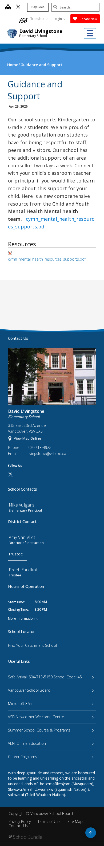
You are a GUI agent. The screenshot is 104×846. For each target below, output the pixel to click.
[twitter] (18, 7)
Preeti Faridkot (23, 570)
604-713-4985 (39, 447)
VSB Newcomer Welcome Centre (36, 716)
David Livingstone (40, 31)
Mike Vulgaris (21, 505)
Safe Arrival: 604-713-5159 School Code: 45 (45, 676)
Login (58, 18)
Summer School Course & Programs (39, 730)
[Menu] (90, 33)
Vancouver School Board (29, 690)
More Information (21, 619)
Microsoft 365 (20, 703)
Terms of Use (49, 821)
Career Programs (22, 756)
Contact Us (18, 825)
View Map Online (27, 438)
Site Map (75, 821)
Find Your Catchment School (32, 645)
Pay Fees (38, 7)
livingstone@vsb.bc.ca (46, 453)
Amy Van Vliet (22, 537)
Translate (37, 18)
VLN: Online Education (27, 743)
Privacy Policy (20, 821)
